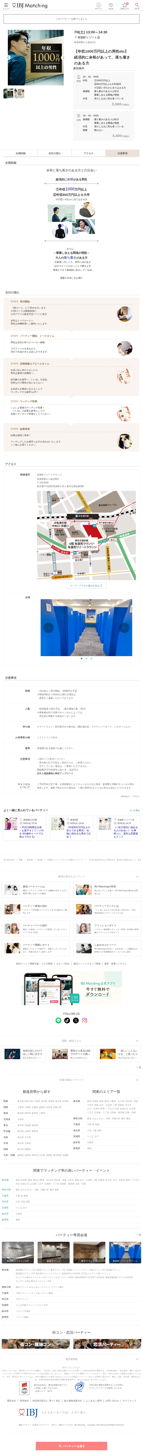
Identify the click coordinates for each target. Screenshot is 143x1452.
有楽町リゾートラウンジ (77, 1270)
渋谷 (117, 1108)
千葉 (89, 1124)
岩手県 (20, 1125)
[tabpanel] (35, 57)
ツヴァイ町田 (67, 1277)
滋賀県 (42, 1107)
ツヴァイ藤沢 (57, 1287)
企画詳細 (20, 153)
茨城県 (51, 1101)
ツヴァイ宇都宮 (23, 1311)
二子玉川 (110, 1108)
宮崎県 (49, 1155)
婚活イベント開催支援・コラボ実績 (34, 964)
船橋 (97, 1124)
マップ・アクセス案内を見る (84, 585)
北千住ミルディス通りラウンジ (95, 1273)
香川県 (20, 1149)
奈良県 (49, 1107)
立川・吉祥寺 (93, 1108)
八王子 (90, 1112)
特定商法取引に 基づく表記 (46, 1401)
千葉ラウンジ (22, 1293)
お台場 (132, 1108)
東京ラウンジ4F (97, 1270)
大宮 (89, 1130)
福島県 (35, 1125)
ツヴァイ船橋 (46, 1293)
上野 (115, 1105)
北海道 (20, 1119)
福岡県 (20, 1155)
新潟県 (20, 1131)
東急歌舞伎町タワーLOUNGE (119, 1277)
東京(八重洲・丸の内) (114, 1101)
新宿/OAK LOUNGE (71, 1273)
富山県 (20, 1137)
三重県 (42, 1113)
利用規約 (24, 1401)
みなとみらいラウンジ (39, 1287)
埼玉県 (44, 1101)
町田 (103, 1108)
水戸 (96, 1136)
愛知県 (20, 1113)
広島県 (28, 1143)
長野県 (35, 1131)
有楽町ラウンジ (113, 1270)
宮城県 (28, 1125)
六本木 (90, 1105)
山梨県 (28, 1131)
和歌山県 (57, 1107)
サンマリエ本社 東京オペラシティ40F (33, 1281)
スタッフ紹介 (63, 964)
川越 (94, 1130)
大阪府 (20, 1107)
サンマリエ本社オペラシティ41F (31, 1277)
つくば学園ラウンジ (25, 1305)
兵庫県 (35, 1107)
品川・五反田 (105, 1105)
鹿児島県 (57, 1155)
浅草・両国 (130, 1112)
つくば (90, 1136)
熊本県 (35, 1155)
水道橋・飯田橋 (117, 1112)
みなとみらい (98, 1118)
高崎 (89, 1148)
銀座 (101, 1101)
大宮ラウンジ (22, 1299)
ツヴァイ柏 (34, 1293)
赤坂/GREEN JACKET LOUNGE (89, 1277)
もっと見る (135, 810)
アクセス (88, 153)
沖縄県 (65, 1155)
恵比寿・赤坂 (132, 1101)
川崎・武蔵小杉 (113, 1118)
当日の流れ (54, 153)
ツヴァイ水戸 (41, 1305)
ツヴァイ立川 (53, 1277)
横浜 (89, 1118)
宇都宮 (90, 1142)
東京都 (20, 1101)
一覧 (138, 1067)
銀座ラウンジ (43, 1270)
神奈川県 (29, 1101)
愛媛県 (28, 1149)
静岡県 (28, 1113)
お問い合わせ (112, 1401)
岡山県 (20, 1143)
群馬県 (65, 1101)
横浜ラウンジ (22, 1287)
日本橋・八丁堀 (101, 1112)
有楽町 (95, 1101)
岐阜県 (35, 1113)
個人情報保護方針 (73, 1401)
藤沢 (123, 1118)
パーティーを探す (74, 1446)
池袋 (96, 1105)
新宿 (89, 1101)
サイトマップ (129, 1401)
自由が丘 (124, 1108)
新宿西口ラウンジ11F (26, 1270)
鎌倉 (128, 1118)
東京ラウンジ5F (57, 1270)
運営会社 (11, 1401)
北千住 (128, 1105)
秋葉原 (121, 1105)
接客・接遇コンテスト (115, 964)
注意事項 (122, 153)
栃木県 (58, 1101)
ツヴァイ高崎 (22, 1317)
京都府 (28, 1107)
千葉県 (37, 1101)
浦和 (99, 1130)
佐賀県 (28, 1155)
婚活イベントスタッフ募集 (87, 964)
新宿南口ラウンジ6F (25, 1273)
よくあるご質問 (94, 1401)
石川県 (28, 1137)
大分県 (42, 1155)
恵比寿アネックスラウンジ (48, 1273)
